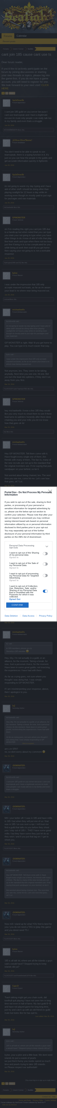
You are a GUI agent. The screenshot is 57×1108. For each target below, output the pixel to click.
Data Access (28, 616)
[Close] (51, 492)
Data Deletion (11, 616)
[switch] (45, 553)
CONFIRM (17, 605)
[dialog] (28, 554)
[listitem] (28, 546)
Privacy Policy (45, 616)
